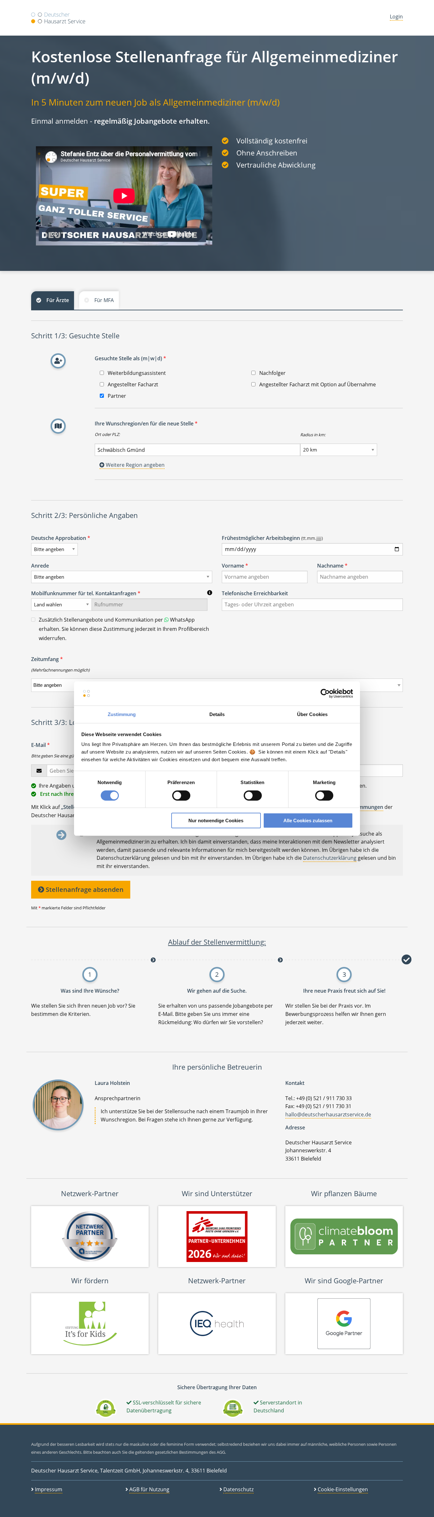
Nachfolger (272, 372)
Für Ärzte (57, 300)
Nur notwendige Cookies (215, 820)
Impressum (48, 1489)
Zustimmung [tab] (122, 714)
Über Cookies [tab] (312, 714)
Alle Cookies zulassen (307, 820)
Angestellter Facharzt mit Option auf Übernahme (317, 384)
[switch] (181, 795)
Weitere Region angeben (135, 464)
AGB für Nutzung (149, 1489)
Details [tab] (217, 714)
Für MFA (104, 300)
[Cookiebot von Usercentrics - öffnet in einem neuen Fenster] (325, 693)
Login (396, 16)
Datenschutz (238, 1489)
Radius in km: (312, 435)
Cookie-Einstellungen (343, 1489)
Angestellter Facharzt (132, 384)
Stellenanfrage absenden (84, 889)
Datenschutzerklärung (329, 857)
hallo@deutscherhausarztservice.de (328, 1114)
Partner (116, 395)
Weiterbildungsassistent (136, 372)
